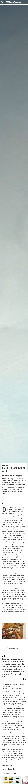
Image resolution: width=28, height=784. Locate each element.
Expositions (6, 465)
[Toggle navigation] (25, 2)
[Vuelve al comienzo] (25, 781)
